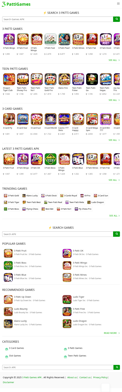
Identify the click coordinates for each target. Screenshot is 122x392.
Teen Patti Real (55, 202)
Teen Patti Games (77, 355)
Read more (110, 332)
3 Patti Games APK (32, 377)
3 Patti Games (75, 348)
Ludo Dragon (97, 202)
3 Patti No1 (66, 208)
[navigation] (105, 387)
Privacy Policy (100, 377)
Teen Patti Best (34, 202)
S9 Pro (87, 195)
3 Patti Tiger (13, 202)
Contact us (85, 377)
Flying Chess (32, 208)
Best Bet (49, 208)
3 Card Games (16, 348)
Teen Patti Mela (76, 202)
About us (72, 377)
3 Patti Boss (13, 208)
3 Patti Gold (13, 195)
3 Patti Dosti (51, 195)
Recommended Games (18, 290)
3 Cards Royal (70, 195)
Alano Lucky (32, 195)
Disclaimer (8, 382)
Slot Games (15, 355)
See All (113, 60)
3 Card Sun (103, 195)
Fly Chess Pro (85, 208)
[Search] (116, 19)
